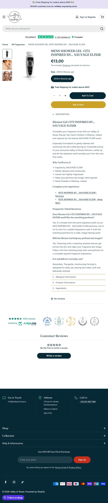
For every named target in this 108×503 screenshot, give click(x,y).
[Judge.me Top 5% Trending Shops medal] (94, 321)
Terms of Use (61, 467)
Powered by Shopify (35, 491)
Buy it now (78, 104)
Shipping (66, 65)
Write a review (54, 355)
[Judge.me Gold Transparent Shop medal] (70, 321)
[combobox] (54, 28)
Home (5, 44)
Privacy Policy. (75, 467)
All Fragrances (18, 44)
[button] (78, 114)
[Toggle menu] (4, 17)
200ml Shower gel (62, 78)
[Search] (102, 28)
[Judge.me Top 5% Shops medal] (82, 321)
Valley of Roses (17, 491)
